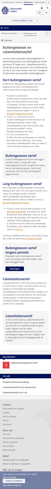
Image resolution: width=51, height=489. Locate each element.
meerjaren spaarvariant (16, 211)
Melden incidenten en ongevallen (16, 464)
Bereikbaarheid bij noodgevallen (16, 460)
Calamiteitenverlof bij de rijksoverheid (19, 387)
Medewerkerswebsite (9, 33)
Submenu (8, 40)
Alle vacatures (8, 446)
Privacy (6, 420)
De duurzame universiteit (13, 438)
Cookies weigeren (13, 485)
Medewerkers (28, 2)
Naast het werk (9, 450)
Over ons (6, 434)
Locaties (6, 412)
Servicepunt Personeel (32, 238)
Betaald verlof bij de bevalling (16, 382)
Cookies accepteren (13, 481)
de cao (20, 229)
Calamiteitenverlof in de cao (15, 392)
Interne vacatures (10, 442)
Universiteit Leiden (7, 2)
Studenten (18, 2)
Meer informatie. (10, 477)
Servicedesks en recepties (13, 408)
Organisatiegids (39, 2)
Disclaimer (7, 424)
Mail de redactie (9, 416)
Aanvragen (15, 268)
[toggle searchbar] (47, 8)
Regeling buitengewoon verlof (24, 363)
